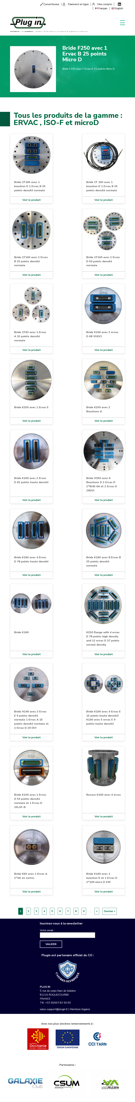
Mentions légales (80, 1009)
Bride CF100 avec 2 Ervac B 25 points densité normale (31, 261)
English (119, 8)
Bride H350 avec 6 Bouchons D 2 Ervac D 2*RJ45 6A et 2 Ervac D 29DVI (101, 484)
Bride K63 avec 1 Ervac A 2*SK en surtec (30, 876)
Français (102, 8)
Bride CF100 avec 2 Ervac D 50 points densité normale (103, 261)
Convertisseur (51, 4)
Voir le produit (31, 200)
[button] (33, 69)
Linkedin (119, 4)
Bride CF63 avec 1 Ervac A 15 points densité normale (30, 336)
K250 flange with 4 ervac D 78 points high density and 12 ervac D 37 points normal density (103, 638)
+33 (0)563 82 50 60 (58, 1002)
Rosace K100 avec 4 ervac (103, 795)
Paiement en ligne (78, 4)
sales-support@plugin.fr (54, 1009)
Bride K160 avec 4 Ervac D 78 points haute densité (31, 559)
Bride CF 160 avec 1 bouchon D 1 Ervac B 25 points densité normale (102, 186)
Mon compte (104, 4)
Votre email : (47, 930)
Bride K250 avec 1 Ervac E (31, 407)
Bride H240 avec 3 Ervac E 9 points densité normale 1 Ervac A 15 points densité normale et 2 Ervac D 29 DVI (31, 720)
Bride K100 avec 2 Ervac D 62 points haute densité (31, 480)
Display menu (122, 22)
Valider (50, 944)
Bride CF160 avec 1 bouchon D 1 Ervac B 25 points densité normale (29, 186)
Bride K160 (21, 632)
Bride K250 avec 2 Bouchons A (98, 409)
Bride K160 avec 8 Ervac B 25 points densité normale (103, 561)
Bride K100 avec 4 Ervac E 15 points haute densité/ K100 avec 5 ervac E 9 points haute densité (103, 718)
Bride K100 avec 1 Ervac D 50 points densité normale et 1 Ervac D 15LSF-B (30, 801)
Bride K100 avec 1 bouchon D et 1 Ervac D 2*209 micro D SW (101, 878)
